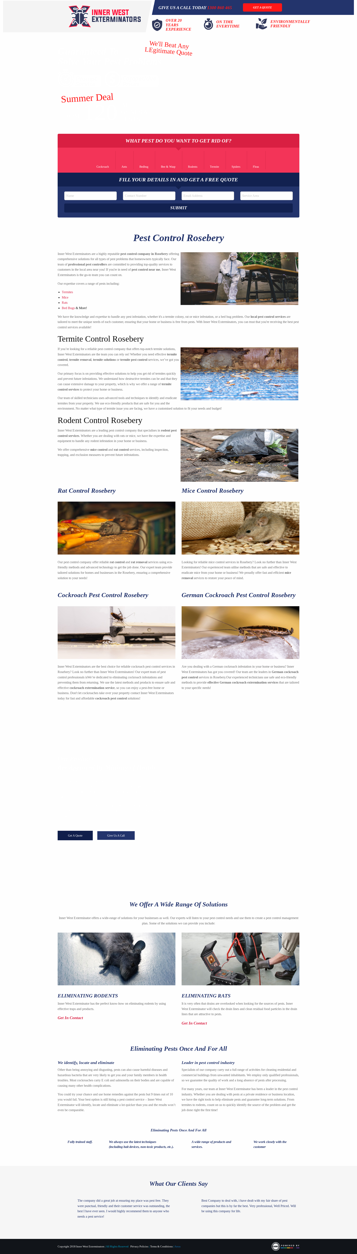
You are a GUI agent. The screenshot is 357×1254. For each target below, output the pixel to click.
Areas (177, 1246)
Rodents (192, 166)
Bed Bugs (68, 308)
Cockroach (102, 166)
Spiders (236, 166)
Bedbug (143, 166)
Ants (124, 166)
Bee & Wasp (168, 166)
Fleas (256, 166)
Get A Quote (75, 835)
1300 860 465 (219, 7)
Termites (67, 292)
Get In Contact (71, 1017)
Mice (65, 297)
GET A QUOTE (262, 7)
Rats (65, 302)
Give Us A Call (116, 835)
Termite (214, 166)
